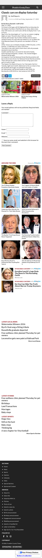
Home (6, 466)
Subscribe (7, 495)
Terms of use (8, 504)
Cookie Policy (17, 546)
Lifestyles (7, 478)
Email (3, 133)
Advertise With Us (9, 498)
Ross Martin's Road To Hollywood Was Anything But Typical (10, 262)
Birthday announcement (11, 515)
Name (3, 129)
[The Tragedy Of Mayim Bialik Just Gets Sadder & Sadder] (31, 174)
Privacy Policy (7, 546)
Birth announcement (10, 512)
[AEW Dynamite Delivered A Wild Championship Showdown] (31, 198)
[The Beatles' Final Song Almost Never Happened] (10, 224)
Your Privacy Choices (30, 552)
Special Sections (9, 483)
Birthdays (5, 403)
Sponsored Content (10, 486)
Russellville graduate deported (14, 330)
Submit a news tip (9, 507)
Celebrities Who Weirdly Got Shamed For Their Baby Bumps (10, 210)
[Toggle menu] (3, 7)
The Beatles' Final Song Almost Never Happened (10, 236)
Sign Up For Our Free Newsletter (14, 529)
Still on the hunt (8, 422)
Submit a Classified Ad (10, 524)
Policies (6, 501)
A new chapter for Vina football (14, 431)
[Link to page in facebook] (6, 75)
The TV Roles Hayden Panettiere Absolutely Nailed (10, 186)
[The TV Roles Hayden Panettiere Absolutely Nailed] (10, 174)
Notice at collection (24, 556)
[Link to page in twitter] (10, 75)
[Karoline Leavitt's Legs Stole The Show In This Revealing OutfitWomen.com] (7, 274)
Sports (6, 472)
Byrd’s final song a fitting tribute (29, 97)
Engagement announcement (12, 518)
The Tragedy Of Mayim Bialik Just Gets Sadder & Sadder (30, 186)
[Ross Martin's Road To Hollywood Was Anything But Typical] (10, 249)
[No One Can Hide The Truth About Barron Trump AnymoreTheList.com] (7, 286)
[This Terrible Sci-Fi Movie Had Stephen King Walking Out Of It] (31, 249)
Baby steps (6, 412)
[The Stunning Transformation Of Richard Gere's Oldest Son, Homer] (31, 224)
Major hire (5, 419)
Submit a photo (8, 510)
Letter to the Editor (9, 527)
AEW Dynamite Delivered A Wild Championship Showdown (30, 211)
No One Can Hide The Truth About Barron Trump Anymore (28, 286)
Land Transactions (9, 406)
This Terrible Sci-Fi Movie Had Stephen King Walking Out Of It (31, 262)
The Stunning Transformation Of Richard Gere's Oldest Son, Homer (31, 236)
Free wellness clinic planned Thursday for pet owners (20, 334)
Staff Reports (15, 16)
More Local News (34, 341)
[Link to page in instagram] (10, 536)
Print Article (36, 76)
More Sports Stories (33, 433)
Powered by (31, 163)
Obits (5, 481)
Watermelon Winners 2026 (10, 96)
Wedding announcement (11, 521)
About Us (7, 493)
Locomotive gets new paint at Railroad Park (20, 338)
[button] (37, 7)
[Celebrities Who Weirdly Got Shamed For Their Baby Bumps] (10, 198)
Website (4, 136)
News (5, 469)
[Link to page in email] (3, 75)
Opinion (6, 475)
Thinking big (6, 428)
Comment (5, 113)
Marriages (5, 409)
